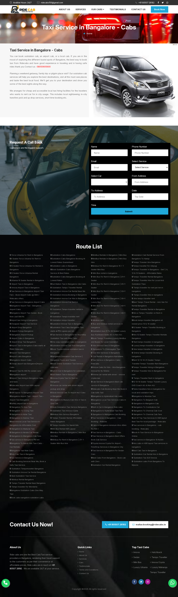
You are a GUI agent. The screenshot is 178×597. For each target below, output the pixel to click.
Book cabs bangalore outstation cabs (27, 497)
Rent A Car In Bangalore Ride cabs (107, 407)
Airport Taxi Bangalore (20, 353)
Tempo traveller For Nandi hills (65, 425)
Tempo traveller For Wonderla (24, 487)
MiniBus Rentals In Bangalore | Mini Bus (109, 255)
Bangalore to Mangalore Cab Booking (109, 414)
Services (81, 9)
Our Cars (97, 9)
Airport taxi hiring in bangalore (24, 320)
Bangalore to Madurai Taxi (22, 429)
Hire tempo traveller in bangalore (147, 349)
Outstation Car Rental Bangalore (106, 465)
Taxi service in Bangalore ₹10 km (25, 440)
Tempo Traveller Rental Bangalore (148, 277)
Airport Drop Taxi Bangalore (23, 342)
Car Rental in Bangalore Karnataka (107, 356)
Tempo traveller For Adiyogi (145, 266)
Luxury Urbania (140, 567)
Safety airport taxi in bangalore (24, 403)
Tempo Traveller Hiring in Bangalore (148, 367)
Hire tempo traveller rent (144, 298)
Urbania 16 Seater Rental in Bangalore (27, 280)
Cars (81, 562)
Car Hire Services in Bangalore (106, 353)
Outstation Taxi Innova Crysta (65, 411)
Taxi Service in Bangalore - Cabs (106, 432)
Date (134, 190)
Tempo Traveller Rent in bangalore (148, 378)
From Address (139, 175)
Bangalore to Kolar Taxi (21, 414)
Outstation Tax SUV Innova (145, 458)
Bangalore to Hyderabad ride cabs (107, 396)
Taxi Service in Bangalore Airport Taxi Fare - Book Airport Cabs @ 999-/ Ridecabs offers (27, 295)
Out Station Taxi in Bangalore (64, 374)
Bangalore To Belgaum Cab (145, 400)
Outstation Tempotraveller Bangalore (27, 468)
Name (94, 146)
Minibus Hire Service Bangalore (65, 414)
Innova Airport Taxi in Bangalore (25, 287)
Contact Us (138, 9)
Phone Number (139, 146)
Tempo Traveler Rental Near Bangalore (28, 483)
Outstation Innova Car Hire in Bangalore (69, 298)
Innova (136, 552)
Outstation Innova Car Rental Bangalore (28, 472)
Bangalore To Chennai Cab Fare (147, 414)
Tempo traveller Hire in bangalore (148, 295)
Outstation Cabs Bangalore (63, 255)
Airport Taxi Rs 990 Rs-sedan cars (26, 371)
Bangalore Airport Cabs (21, 360)
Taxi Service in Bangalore (22, 458)
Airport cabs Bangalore (21, 356)
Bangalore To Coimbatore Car (146, 407)
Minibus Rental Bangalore (22, 479)
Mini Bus (137, 562)
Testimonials (118, 9)
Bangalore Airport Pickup (22, 335)
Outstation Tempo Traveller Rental (67, 287)
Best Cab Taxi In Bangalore (145, 450)
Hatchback (156, 552)
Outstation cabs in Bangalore (64, 266)
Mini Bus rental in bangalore (104, 273)
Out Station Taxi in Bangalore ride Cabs (69, 284)
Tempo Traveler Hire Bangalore (146, 262)
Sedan (136, 557)
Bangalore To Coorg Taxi (22, 411)
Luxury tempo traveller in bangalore (149, 345)
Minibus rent (98, 320)
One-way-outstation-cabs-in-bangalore (69, 342)
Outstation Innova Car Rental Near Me (68, 291)
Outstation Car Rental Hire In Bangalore (150, 454)
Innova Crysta (158, 562)
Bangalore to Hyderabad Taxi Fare (107, 411)
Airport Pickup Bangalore (22, 331)
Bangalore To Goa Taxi (21, 407)
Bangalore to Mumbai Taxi (144, 396)
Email (93, 161)
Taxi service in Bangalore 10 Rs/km (148, 440)
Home (89, 33)
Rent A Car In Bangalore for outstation (68, 371)
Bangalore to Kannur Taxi (22, 418)
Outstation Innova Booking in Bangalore (69, 295)
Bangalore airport (18, 374)
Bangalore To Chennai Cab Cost (147, 411)
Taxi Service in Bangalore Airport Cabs (28, 302)
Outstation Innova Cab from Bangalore (68, 345)
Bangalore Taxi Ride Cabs (22, 450)
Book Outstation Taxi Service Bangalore (69, 407)
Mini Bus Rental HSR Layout (63, 429)
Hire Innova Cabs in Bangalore (105, 345)
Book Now (159, 9)
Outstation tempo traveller (63, 320)
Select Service (139, 161)
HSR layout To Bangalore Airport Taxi (27, 392)
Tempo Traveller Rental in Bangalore (149, 309)
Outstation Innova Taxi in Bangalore (67, 324)
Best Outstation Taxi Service (23, 476)
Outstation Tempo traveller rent (65, 316)
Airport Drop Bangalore (21, 327)
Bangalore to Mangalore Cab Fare (26, 436)
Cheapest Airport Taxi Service (24, 324)
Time (93, 205)
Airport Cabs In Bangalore (22, 338)
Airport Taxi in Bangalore (22, 284)
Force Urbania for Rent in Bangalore (27, 255)
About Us (64, 9)
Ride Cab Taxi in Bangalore (23, 454)
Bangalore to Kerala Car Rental (24, 432)
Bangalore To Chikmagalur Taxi (106, 349)
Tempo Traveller (159, 557)
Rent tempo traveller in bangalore (148, 342)
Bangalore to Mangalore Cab (146, 403)
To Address (97, 190)
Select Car (96, 175)
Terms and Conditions (88, 570)
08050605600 (43, 66)
